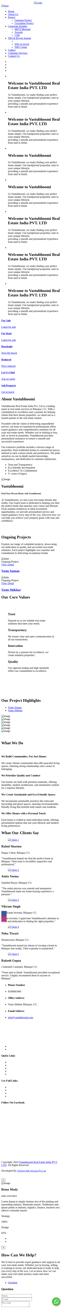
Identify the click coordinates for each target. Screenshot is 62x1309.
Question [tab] (12, 1282)
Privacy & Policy (17, 1093)
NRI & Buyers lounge (19, 38)
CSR (17, 35)
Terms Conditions (17, 1096)
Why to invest (22, 44)
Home (11, 11)
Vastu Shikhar (11, 590)
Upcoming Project (24, 23)
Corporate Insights (17, 26)
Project (11, 17)
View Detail (7, 564)
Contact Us (14, 56)
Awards (19, 32)
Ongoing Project (23, 20)
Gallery (12, 50)
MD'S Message (23, 29)
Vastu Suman (10, 571)
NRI (10, 1074)
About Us (13, 14)
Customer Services (17, 53)
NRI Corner (21, 47)
